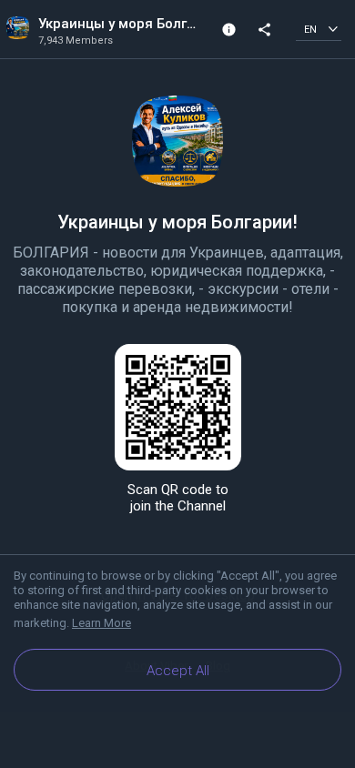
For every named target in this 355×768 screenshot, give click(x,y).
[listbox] (318, 28)
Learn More (101, 623)
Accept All (178, 670)
